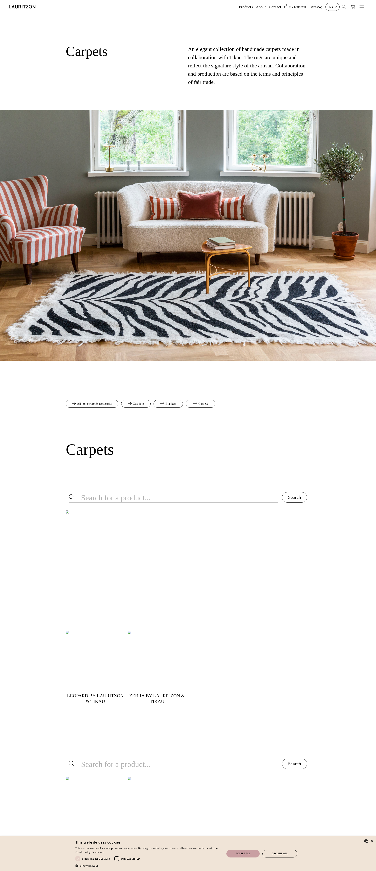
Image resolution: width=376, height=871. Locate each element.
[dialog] (188, 853)
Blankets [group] (170, 403)
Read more (98, 852)
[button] (148, 865)
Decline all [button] (280, 853)
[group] (296, 7)
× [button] (371, 841)
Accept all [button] (243, 853)
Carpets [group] (203, 403)
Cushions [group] (138, 403)
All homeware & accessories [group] (94, 403)
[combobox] (366, 841)
